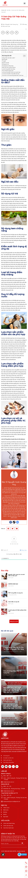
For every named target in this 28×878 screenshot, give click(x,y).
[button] (24, 3)
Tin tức (8, 10)
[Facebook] (10, 522)
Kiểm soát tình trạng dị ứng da (8, 67)
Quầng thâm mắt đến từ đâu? (8, 57)
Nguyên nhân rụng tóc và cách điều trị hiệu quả (16, 575)
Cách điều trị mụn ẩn (13, 601)
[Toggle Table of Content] (23, 56)
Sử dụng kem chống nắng (7, 65)
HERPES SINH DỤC (13, 584)
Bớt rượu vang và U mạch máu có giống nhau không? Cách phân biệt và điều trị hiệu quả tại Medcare (12, 690)
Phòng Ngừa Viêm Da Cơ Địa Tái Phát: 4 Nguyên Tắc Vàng (13, 648)
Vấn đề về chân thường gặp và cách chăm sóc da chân (13, 723)
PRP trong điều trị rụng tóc (15, 593)
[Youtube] (6, 766)
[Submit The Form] (22, 843)
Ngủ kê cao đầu (5, 62)
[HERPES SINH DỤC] (4, 585)
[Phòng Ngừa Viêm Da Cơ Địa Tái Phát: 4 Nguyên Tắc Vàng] (14, 644)
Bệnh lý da (10, 577)
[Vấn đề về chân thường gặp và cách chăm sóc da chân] (14, 719)
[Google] (17, 522)
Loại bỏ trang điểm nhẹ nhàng (8, 69)
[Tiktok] (14, 522)
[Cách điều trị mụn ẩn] (4, 603)
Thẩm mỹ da (11, 613)
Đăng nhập (24, 550)
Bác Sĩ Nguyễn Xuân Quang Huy (10, 651)
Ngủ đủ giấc (4, 59)
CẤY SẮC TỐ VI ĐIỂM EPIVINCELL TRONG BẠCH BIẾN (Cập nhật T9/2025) (12, 706)
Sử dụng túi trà (5, 64)
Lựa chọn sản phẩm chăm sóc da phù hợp (11, 72)
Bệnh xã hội (11, 585)
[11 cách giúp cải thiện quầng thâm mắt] (4, 612)
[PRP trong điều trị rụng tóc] (4, 594)
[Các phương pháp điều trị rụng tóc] (14, 668)
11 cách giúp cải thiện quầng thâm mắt (17, 610)
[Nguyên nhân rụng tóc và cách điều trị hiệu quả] (4, 576)
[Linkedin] (16, 766)
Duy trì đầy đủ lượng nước (8, 70)
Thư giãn (4, 61)
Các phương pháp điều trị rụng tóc (12, 672)
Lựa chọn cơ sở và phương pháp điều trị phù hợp (12, 75)
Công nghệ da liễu (12, 594)
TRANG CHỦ (3, 10)
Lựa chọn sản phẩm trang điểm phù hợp (10, 73)
